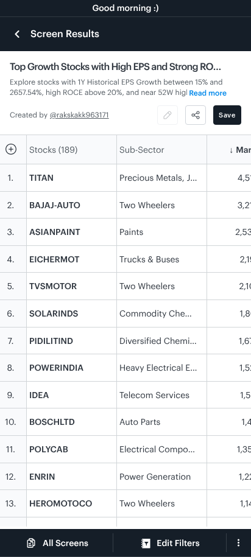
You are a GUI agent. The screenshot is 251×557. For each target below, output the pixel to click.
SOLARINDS (53, 313)
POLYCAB (48, 449)
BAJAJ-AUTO (54, 205)
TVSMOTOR (53, 286)
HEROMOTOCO (60, 503)
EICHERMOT (54, 259)
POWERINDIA (56, 367)
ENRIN (42, 476)
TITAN (41, 177)
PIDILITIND (51, 340)
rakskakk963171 (83, 115)
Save (227, 115)
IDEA (39, 395)
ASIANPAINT (54, 231)
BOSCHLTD (52, 421)
